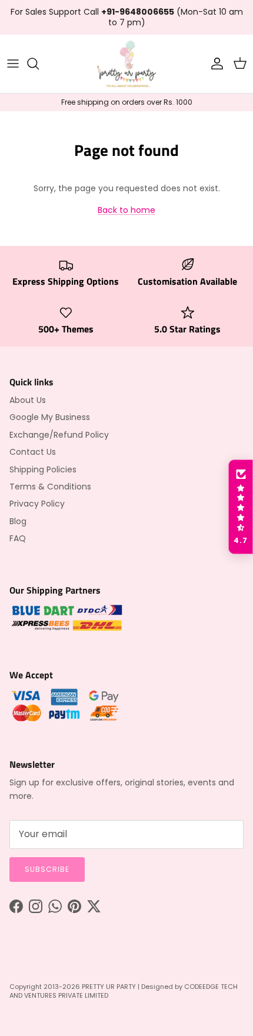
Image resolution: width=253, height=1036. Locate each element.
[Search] (39, 63)
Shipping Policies (42, 469)
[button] (240, 507)
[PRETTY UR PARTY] (126, 64)
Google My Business (49, 417)
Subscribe (47, 869)
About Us (27, 400)
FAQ (17, 538)
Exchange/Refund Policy (59, 435)
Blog (17, 521)
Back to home (126, 210)
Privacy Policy (37, 503)
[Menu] (13, 63)
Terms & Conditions (50, 486)
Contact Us (32, 452)
